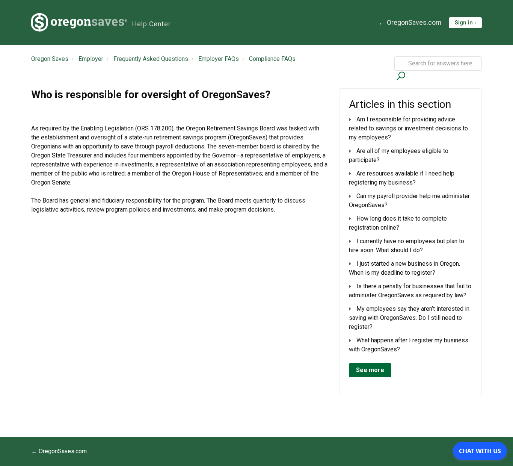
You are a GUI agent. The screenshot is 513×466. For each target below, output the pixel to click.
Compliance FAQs (272, 58)
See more (370, 370)
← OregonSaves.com (410, 22)
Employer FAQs (218, 58)
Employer (90, 58)
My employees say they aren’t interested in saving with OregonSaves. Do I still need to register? (409, 317)
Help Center (151, 24)
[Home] (79, 22)
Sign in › (465, 23)
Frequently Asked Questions (150, 58)
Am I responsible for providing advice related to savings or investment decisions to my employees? (408, 128)
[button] (399, 76)
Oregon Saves (49, 58)
